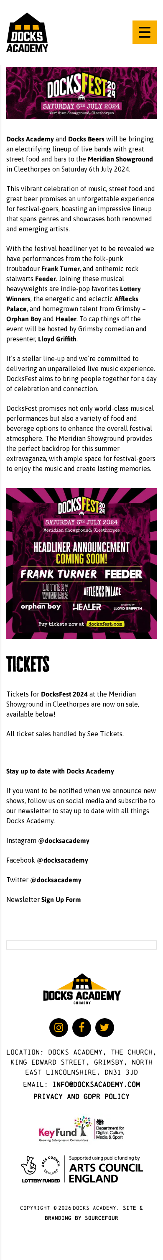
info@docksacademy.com (96, 1084)
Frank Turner (60, 268)
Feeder (45, 278)
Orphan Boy (23, 318)
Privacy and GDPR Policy (81, 1096)
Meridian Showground (120, 158)
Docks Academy (30, 138)
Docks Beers (86, 138)
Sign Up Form (61, 899)
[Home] (27, 32)
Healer (66, 318)
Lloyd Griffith (57, 338)
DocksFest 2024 (64, 693)
